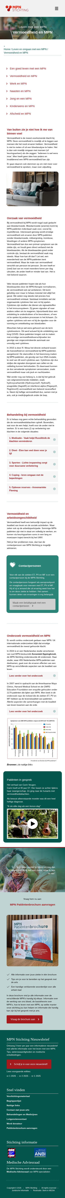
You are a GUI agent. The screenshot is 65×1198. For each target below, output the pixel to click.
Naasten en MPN (20, 91)
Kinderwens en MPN (22, 106)
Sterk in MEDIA (48, 1190)
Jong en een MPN (21, 98)
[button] (32, 439)
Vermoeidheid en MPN (23, 76)
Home (7, 49)
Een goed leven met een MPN (28, 68)
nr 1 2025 (36, 1076)
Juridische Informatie (20, 1190)
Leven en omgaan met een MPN (29, 49)
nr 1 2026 (11, 1076)
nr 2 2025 (23, 1076)
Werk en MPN (18, 83)
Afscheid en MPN (20, 113)
